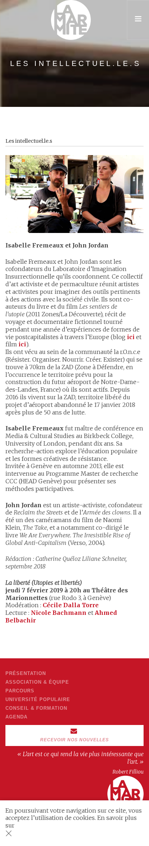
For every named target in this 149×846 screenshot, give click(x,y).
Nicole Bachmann (58, 612)
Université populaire (37, 699)
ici (131, 337)
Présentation (25, 673)
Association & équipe (37, 682)
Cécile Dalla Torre (71, 605)
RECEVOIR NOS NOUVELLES (74, 739)
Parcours (19, 690)
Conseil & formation (36, 708)
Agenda (16, 717)
